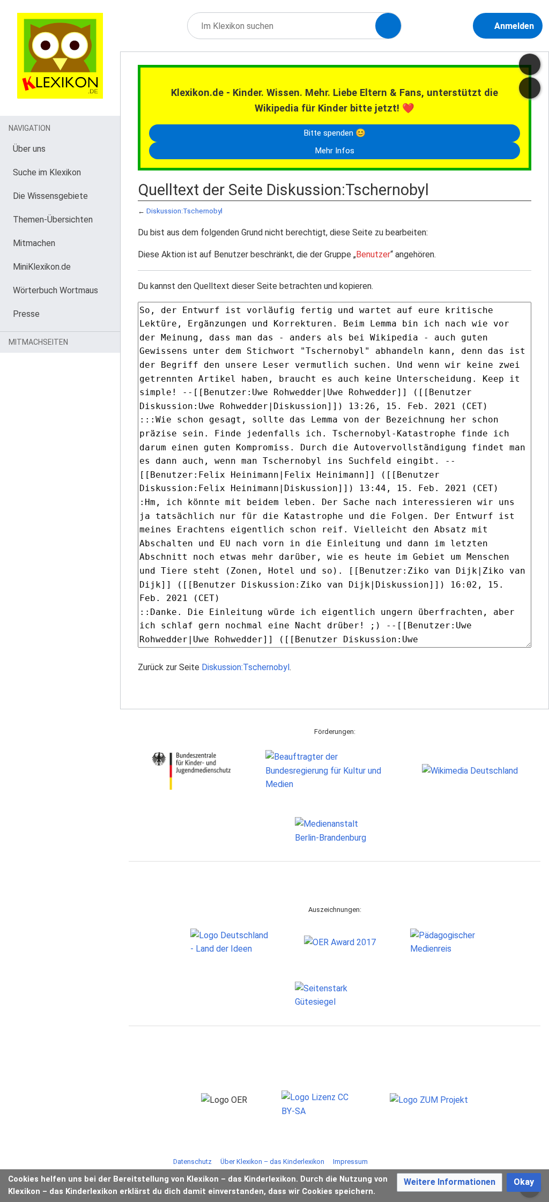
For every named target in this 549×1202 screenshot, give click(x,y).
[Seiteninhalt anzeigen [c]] (529, 64)
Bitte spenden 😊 (334, 133)
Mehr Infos (334, 150)
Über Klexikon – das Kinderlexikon (272, 1162)
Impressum (350, 1162)
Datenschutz (192, 1162)
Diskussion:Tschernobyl (184, 211)
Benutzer (373, 254)
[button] (449, 1182)
